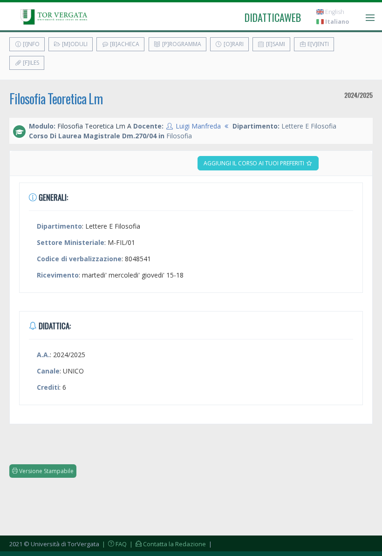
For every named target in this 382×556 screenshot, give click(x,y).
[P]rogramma (181, 44)
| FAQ (114, 544)
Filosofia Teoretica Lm (55, 98)
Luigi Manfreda (198, 126)
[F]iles (30, 63)
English (334, 12)
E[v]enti (317, 44)
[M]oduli (74, 44)
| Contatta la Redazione (167, 544)
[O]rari (233, 44)
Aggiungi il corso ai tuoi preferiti (255, 163)
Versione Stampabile (46, 471)
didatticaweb (273, 17)
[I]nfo (30, 44)
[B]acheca (124, 44)
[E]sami (275, 44)
